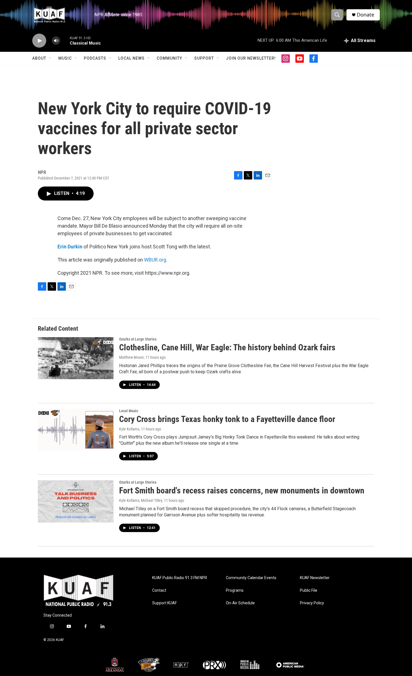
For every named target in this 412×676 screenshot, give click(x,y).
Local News (131, 58)
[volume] (56, 40)
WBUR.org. (155, 260)
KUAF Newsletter (315, 578)
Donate (365, 15)
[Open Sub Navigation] (50, 58)
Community (169, 58)
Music (65, 58)
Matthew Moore (131, 357)
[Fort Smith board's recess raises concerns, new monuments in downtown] (76, 501)
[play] (39, 41)
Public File (308, 590)
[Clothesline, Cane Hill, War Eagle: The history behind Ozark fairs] (76, 358)
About (39, 58)
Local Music (128, 411)
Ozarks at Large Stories (137, 339)
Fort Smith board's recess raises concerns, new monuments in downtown (241, 490)
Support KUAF (164, 603)
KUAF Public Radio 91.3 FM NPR (179, 578)
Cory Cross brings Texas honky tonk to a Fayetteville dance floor (227, 419)
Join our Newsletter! (251, 58)
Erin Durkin (69, 247)
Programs (235, 590)
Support (204, 58)
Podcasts (95, 58)
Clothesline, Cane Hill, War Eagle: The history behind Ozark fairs (227, 347)
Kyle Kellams (129, 429)
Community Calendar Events (251, 578)
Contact (159, 590)
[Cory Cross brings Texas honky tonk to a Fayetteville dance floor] (76, 430)
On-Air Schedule (240, 603)
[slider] (65, 40)
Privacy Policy (312, 603)
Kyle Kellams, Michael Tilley (140, 500)
